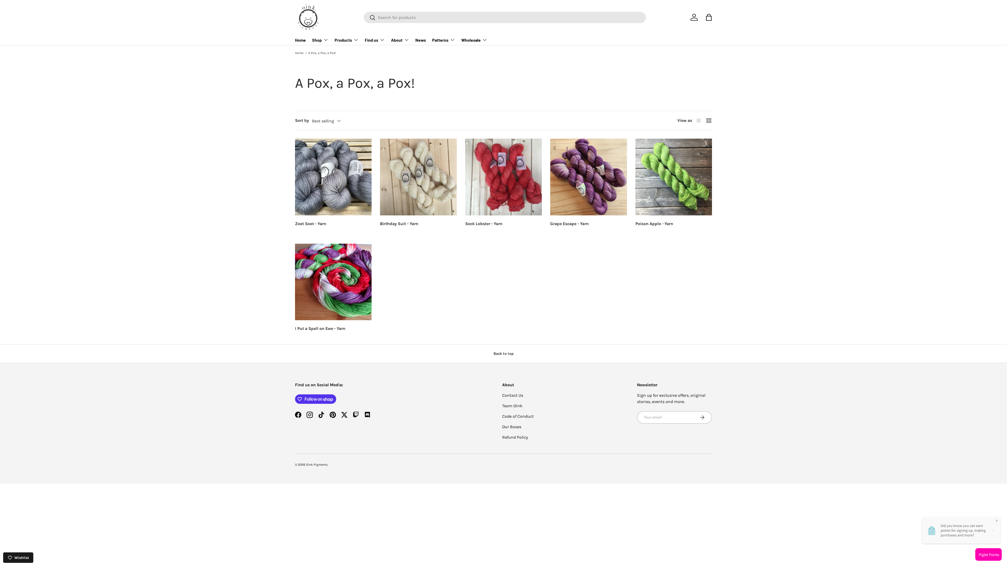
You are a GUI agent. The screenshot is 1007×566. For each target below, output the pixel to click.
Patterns (440, 39)
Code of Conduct (518, 416)
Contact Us (512, 395)
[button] (709, 17)
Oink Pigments (317, 464)
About (397, 39)
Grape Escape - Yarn (569, 223)
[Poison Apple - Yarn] (673, 177)
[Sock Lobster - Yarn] (503, 177)
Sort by (302, 120)
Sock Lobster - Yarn (483, 223)
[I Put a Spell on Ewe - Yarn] (333, 282)
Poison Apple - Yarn (654, 223)
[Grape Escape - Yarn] (588, 177)
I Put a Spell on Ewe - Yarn (320, 328)
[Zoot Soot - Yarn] (333, 177)
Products (343, 39)
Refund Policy (515, 437)
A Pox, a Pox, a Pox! (322, 53)
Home (300, 39)
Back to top (504, 353)
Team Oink (512, 405)
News (420, 39)
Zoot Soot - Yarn (310, 223)
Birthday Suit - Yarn (399, 223)
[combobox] (505, 17)
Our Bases (511, 426)
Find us (371, 39)
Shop (317, 39)
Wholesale (471, 39)
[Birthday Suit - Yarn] (418, 177)
